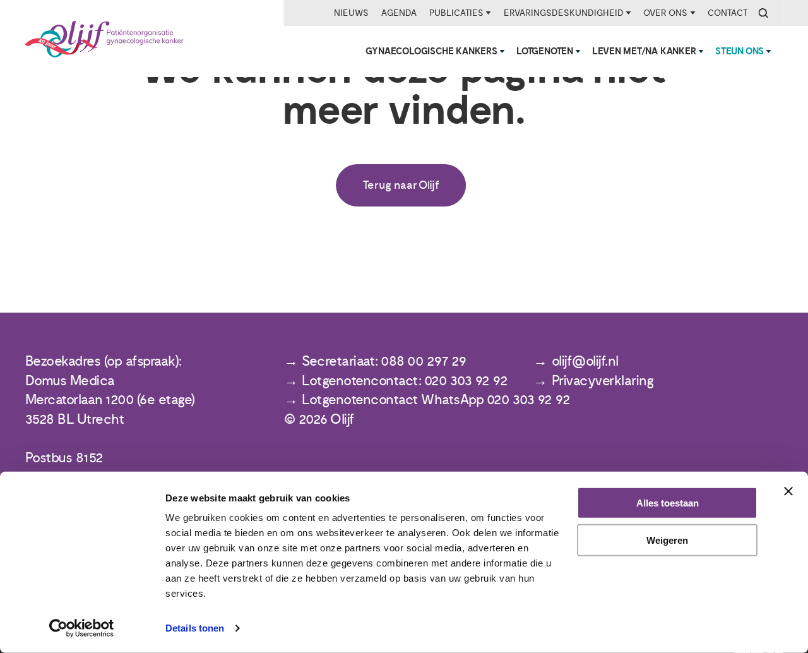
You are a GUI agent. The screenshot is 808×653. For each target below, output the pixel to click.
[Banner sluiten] (788, 491)
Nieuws (351, 13)
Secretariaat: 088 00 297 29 (384, 361)
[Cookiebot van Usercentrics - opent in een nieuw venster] (82, 628)
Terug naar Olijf (401, 185)
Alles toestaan (667, 503)
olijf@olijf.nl (585, 361)
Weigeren (667, 540)
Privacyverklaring (603, 381)
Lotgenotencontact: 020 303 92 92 (405, 381)
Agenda (399, 13)
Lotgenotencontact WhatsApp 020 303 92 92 (436, 400)
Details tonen (194, 628)
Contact (727, 13)
